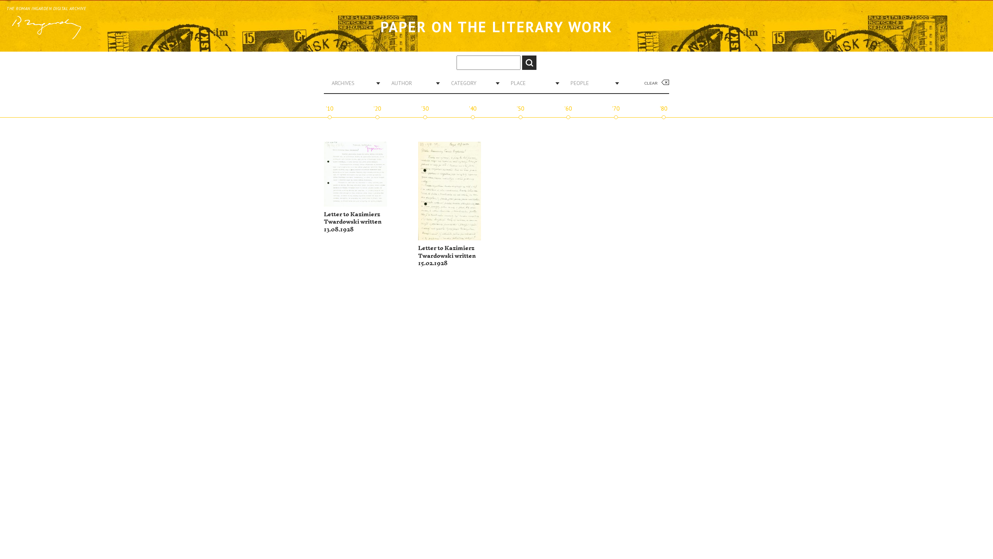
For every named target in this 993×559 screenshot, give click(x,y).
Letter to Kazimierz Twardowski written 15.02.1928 (447, 255)
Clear (650, 83)
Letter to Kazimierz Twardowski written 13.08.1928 (353, 222)
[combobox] (353, 83)
